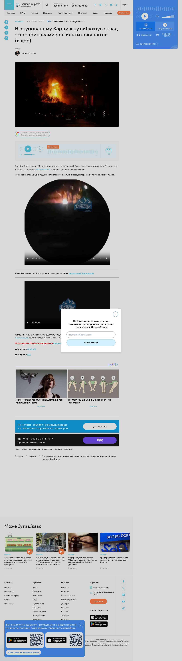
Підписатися (91, 342)
